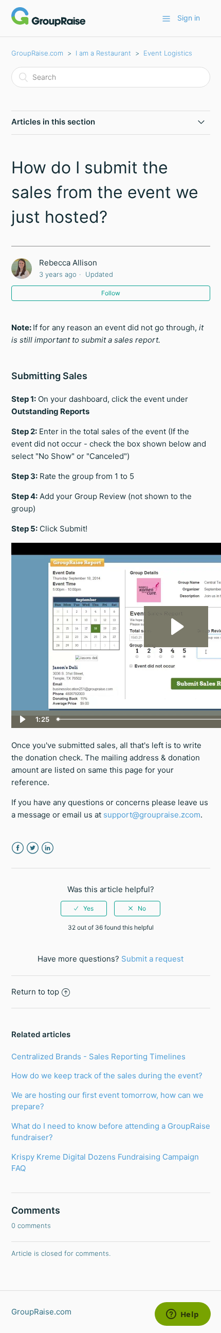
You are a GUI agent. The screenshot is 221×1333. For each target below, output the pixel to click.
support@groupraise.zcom (151, 815)
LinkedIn (47, 848)
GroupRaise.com (37, 53)
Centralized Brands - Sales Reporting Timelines (98, 1056)
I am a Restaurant (103, 53)
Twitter (32, 848)
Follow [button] (110, 293)
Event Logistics (167, 53)
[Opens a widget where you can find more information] (182, 1315)
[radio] (84, 908)
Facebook (17, 848)
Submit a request (152, 959)
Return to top (35, 992)
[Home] (48, 23)
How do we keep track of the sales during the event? (106, 1075)
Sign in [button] (188, 17)
